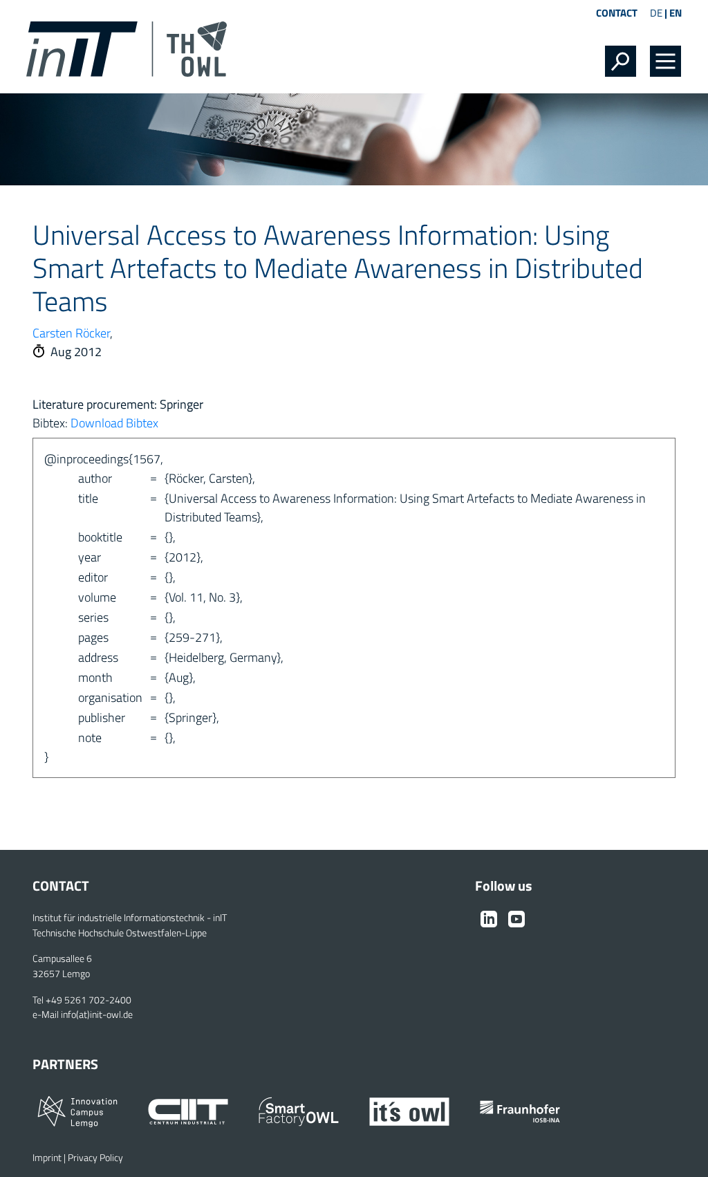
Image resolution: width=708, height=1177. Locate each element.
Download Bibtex (114, 423)
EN (675, 13)
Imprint (47, 1157)
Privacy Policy (95, 1157)
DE (656, 13)
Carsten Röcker (71, 333)
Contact (616, 13)
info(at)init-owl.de (97, 1014)
